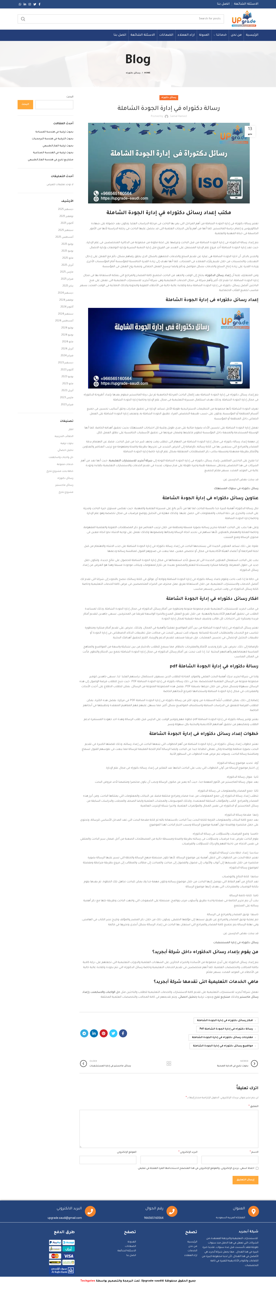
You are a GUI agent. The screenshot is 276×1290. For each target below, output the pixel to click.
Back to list (169, 1064)
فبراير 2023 (67, 404)
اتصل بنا (131, 1255)
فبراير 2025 (67, 279)
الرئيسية (192, 1242)
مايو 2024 (67, 342)
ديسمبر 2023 (65, 363)
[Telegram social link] (84, 1033)
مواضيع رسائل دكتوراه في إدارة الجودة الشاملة (223, 1046)
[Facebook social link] (39, 4)
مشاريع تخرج (222, 997)
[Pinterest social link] (104, 1033)
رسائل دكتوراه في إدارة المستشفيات (235, 942)
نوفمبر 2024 (66, 300)
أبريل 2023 (67, 390)
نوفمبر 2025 (66, 216)
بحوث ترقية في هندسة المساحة (54, 132)
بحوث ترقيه (67, 443)
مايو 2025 (67, 258)
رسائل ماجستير (64, 485)
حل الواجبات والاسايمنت (105, 992)
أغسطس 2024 (64, 321)
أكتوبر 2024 (66, 307)
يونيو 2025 (67, 251)
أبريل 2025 (67, 265)
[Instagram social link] (29, 4)
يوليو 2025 (67, 244)
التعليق (253, 1106)
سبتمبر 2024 (65, 314)
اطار (71, 429)
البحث (69, 97)
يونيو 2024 (67, 335)
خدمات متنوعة (65, 464)
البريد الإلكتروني (187, 1152)
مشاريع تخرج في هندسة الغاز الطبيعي (50, 159)
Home (147, 73)
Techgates (87, 1281)
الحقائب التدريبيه (64, 436)
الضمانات (130, 1246)
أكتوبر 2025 (67, 223)
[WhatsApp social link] (20, 4)
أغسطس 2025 (64, 237)
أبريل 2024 (67, 349)
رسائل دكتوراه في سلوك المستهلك (236, 488)
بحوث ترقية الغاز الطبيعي (58, 146)
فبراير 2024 (67, 355)
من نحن (192, 1246)
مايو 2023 (67, 383)
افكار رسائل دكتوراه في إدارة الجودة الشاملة (225, 1020)
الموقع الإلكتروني (126, 1152)
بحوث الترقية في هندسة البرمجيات (52, 139)
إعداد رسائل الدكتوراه (218, 275)
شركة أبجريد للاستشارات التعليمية (130, 460)
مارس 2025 (66, 272)
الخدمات (192, 1250)
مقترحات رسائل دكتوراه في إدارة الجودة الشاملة (222, 1037)
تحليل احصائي (187, 997)
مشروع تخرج (66, 492)
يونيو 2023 (67, 376)
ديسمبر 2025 (65, 209)
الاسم (254, 1152)
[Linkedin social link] (24, 4)
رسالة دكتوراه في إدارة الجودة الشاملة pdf (226, 1029)
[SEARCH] (23, 19)
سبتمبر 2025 (65, 230)
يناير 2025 (67, 286)
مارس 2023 (66, 397)
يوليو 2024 (67, 328)
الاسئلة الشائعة (127, 1250)
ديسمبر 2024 (65, 293)
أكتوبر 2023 (67, 370)
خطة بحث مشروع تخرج (59, 471)
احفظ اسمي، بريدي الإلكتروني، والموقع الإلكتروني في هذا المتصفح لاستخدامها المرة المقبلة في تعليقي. (195, 1168)
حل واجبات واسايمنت (61, 457)
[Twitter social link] (34, 4)
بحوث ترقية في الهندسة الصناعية (53, 152)
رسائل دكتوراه (133, 73)
